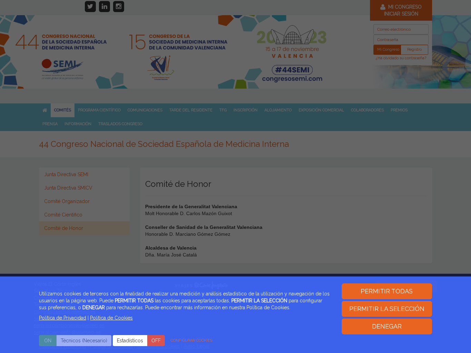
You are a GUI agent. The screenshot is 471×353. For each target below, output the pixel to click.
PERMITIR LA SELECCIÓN (386, 308)
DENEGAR (387, 326)
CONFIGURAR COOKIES (191, 340)
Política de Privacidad (62, 318)
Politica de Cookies (111, 318)
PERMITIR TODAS (387, 291)
